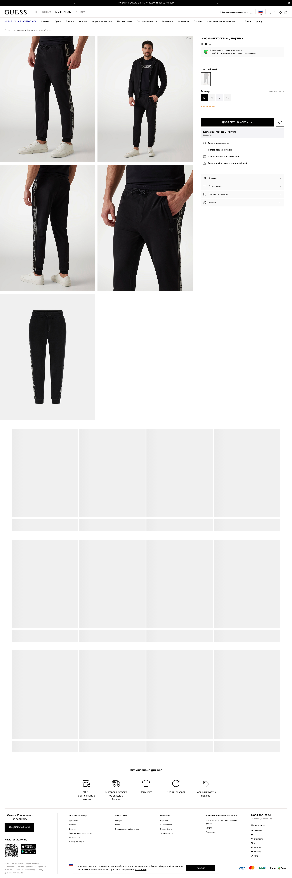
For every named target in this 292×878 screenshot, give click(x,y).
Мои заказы (74, 837)
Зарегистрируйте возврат (80, 833)
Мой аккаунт (121, 815)
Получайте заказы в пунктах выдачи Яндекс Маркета (146, 3)
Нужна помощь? (76, 842)
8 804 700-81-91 (261, 815)
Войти (222, 12)
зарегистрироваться (238, 12)
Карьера (164, 820)
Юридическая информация (127, 829)
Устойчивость (166, 833)
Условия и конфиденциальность (222, 815)
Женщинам (43, 12)
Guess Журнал (166, 829)
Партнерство (166, 825)
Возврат (72, 829)
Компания (165, 815)
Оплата (72, 825)
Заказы (118, 825)
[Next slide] (218, 3)
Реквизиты (210, 832)
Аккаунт (118, 820)
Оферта (209, 828)
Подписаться (19, 827)
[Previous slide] (74, 3)
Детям (80, 12)
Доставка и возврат (78, 815)
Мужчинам (63, 12)
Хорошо (201, 868)
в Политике (140, 869)
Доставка (73, 820)
